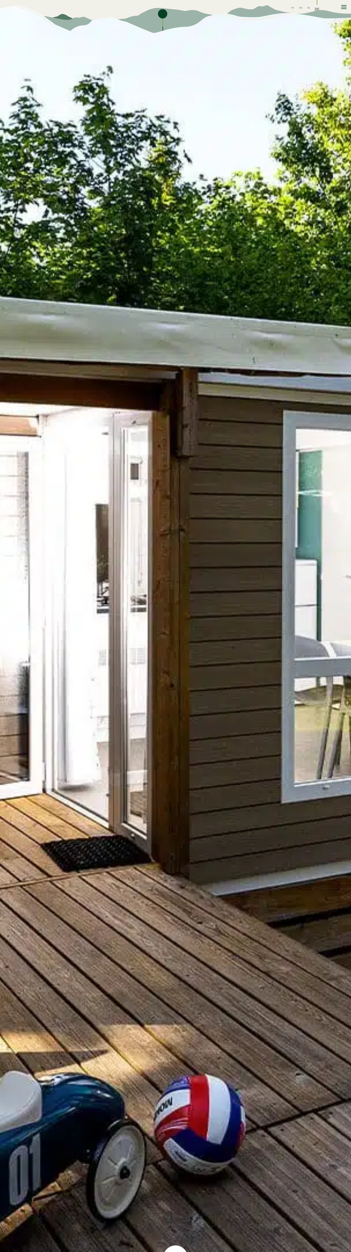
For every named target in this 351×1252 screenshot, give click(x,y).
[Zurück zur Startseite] (79, 10)
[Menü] (344, 7)
